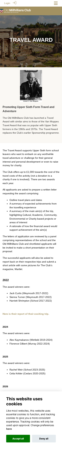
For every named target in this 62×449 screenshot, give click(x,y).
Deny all (43, 438)
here (9, 428)
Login (7, 3)
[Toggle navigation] (56, 3)
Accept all (18, 438)
